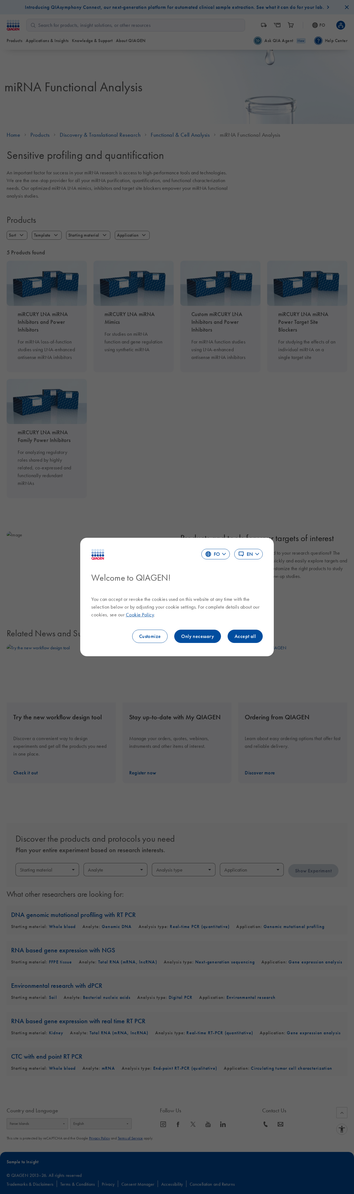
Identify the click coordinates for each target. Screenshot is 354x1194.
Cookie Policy (140, 615)
